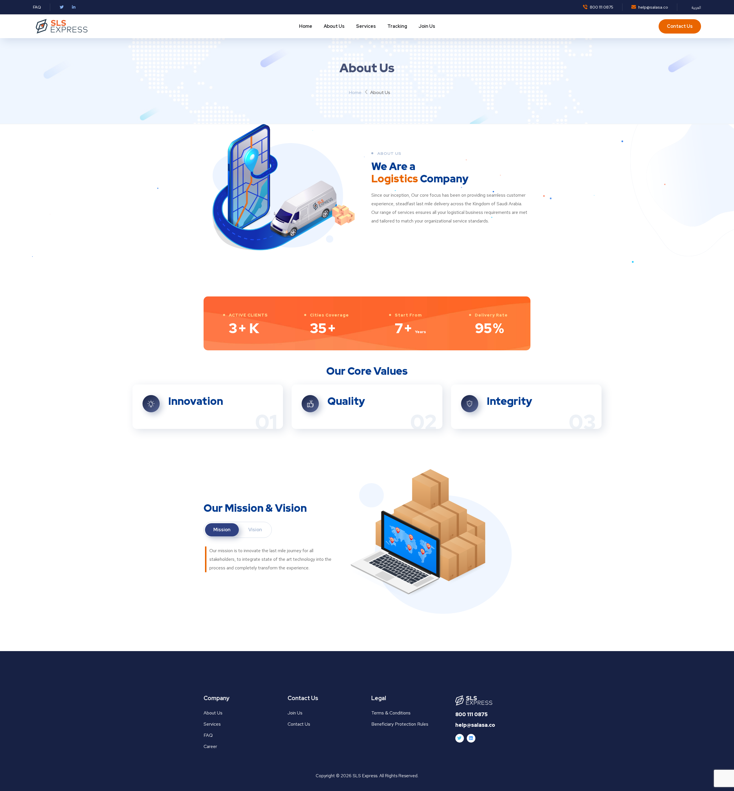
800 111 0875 (601, 7)
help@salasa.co (652, 7)
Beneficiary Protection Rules (399, 724)
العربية (696, 7)
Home (305, 26)
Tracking (397, 26)
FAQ (37, 7)
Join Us (427, 26)
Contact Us (680, 26)
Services (366, 26)
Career (210, 746)
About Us (334, 26)
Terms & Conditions (391, 713)
